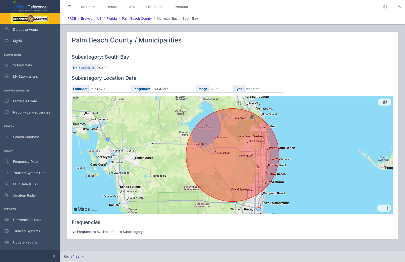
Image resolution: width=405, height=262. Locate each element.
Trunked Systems (26, 231)
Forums (111, 7)
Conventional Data (27, 220)
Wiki (132, 7)
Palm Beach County (137, 18)
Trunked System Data (29, 173)
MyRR (17, 41)
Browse (86, 18)
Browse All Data (25, 101)
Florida (112, 18)
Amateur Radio (24, 195)
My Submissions (25, 76)
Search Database (26, 137)
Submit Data (22, 65)
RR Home (88, 7)
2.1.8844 (77, 256)
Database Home (25, 29)
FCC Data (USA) (25, 184)
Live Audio (154, 7)
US (99, 18)
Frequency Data (25, 161)
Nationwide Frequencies (31, 112)
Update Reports (25, 242)
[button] (385, 6)
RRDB (72, 18)
